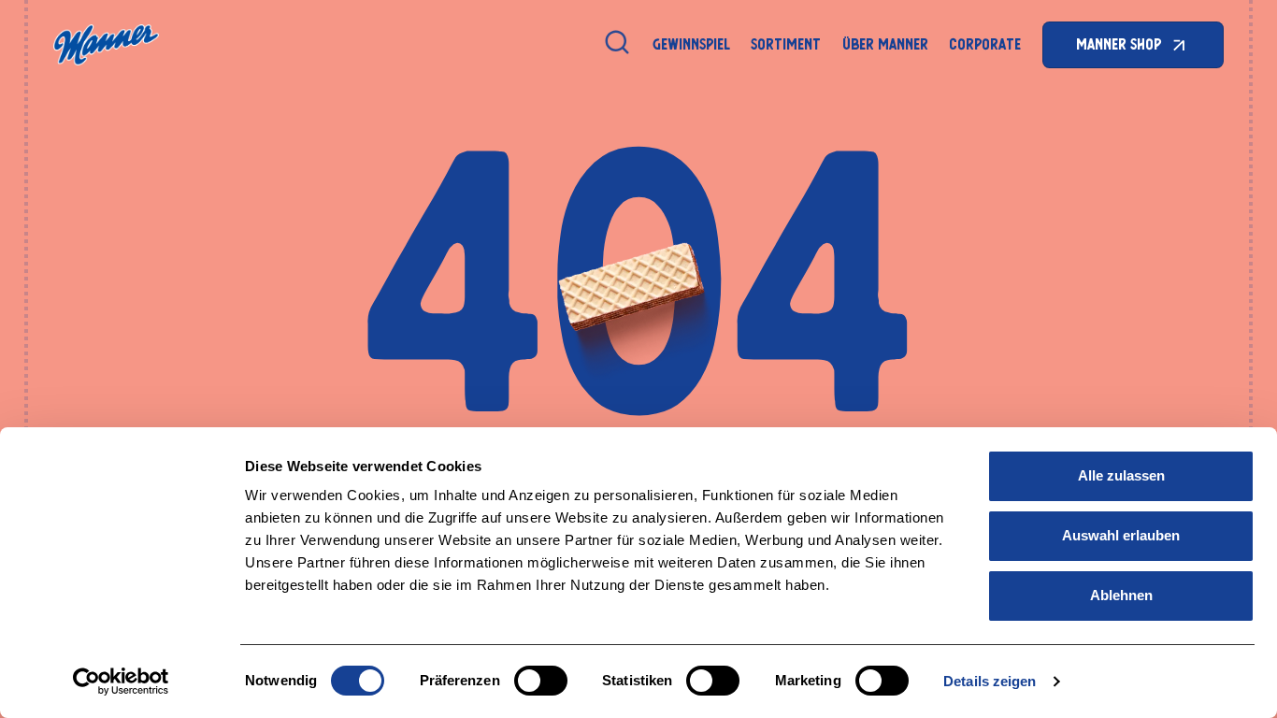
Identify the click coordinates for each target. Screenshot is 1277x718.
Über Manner (885, 44)
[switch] (540, 681)
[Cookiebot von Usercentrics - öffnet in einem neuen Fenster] (121, 682)
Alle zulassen (1121, 475)
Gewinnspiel (691, 44)
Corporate (985, 44)
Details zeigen (989, 681)
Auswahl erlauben (1121, 535)
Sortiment (786, 44)
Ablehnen (1121, 595)
